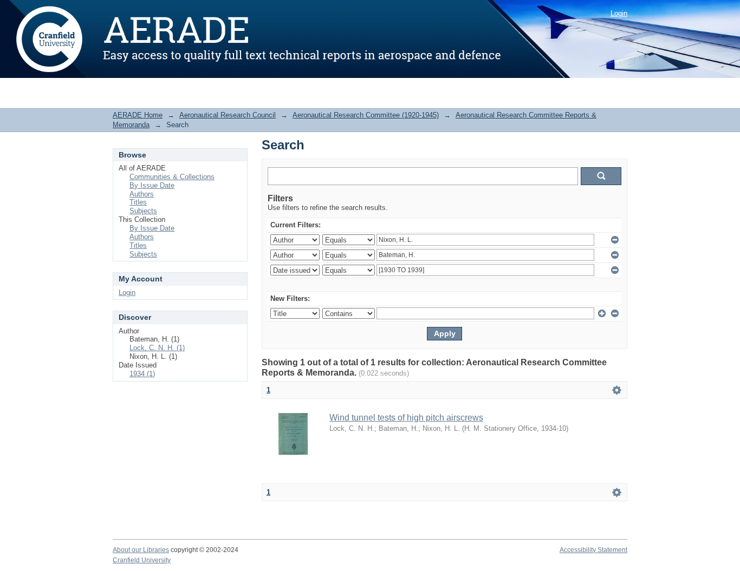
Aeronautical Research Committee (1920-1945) (366, 115)
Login (619, 13)
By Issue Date (151, 185)
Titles (138, 202)
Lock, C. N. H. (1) (157, 348)
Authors (141, 194)
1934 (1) (142, 374)
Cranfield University (142, 560)
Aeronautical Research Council (227, 115)
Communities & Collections (172, 177)
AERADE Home (138, 115)
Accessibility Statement (593, 550)
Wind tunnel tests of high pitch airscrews (406, 417)
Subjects (143, 211)
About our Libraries (141, 550)
